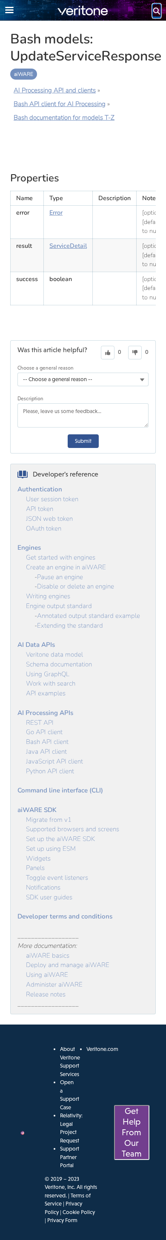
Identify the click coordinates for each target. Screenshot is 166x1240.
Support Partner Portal (69, 1156)
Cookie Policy (79, 1212)
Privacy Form (62, 1220)
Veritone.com (102, 1049)
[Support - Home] (83, 10)
